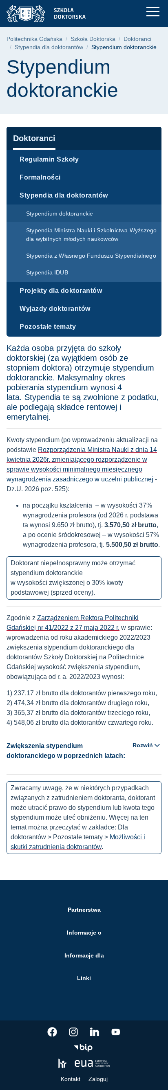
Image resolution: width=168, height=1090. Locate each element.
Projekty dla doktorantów (61, 290)
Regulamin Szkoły (49, 159)
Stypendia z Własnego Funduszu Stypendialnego (91, 255)
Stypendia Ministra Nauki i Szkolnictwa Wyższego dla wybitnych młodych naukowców (91, 234)
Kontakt (70, 1079)
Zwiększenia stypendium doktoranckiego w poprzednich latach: (80, 750)
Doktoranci (137, 39)
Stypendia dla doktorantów (49, 47)
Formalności (40, 177)
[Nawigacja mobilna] (152, 11)
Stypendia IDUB (47, 272)
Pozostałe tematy (48, 326)
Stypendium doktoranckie (59, 213)
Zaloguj (98, 1079)
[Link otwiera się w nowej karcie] (52, 1032)
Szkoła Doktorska (93, 39)
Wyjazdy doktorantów (55, 308)
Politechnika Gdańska (34, 39)
